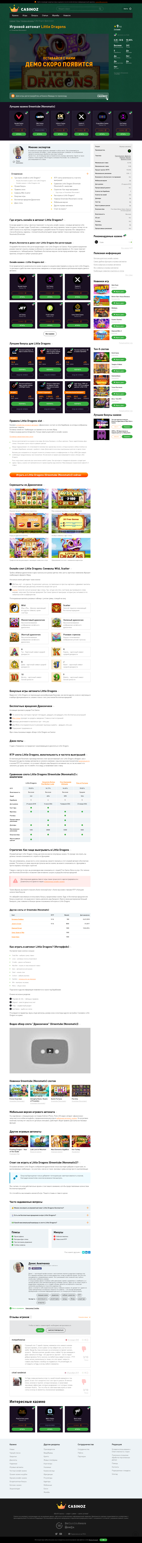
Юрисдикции (48, 1474)
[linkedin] (29, 1268)
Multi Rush (115, 285)
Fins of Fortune (82, 783)
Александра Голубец (32, 1308)
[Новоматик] (129, 151)
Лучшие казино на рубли (18, 1474)
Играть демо (20, 1094)
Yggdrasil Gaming (56, 1152)
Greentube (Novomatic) (17, 1101)
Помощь (115, 1463)
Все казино (50, 334)
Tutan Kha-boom (117, 387)
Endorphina (115, 355)
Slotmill (114, 310)
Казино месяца (49, 1471)
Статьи (45, 15)
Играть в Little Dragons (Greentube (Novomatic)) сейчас (48, 474)
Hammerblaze (116, 376)
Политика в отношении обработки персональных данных (121, 1457)
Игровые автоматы (16, 1467)
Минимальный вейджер (75, 392)
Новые (12, 1449)
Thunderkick (76, 1152)
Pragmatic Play (15, 1154)
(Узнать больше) (93, 1540)
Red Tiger (114, 333)
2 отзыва (117, 29)
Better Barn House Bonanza (121, 296)
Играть (18, 134)
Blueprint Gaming (35, 1152)
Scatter (15, 590)
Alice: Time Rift (117, 399)
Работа (80, 1453)
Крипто (46, 1456)
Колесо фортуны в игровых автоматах (107, 265)
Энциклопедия (15, 1489)
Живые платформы (50, 1460)
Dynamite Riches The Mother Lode (48, 783)
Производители (49, 1449)
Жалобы (55, 15)
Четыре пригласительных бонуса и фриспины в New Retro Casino (122, 421)
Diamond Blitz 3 (117, 331)
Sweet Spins (15, 937)
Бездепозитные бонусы (18, 1481)
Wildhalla (114, 308)
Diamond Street (17, 928)
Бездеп (13, 358)
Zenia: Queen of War (18, 932)
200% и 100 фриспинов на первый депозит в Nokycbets (121, 431)
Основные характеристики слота (21, 436)
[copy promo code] (22, 130)
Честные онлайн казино (18, 1471)
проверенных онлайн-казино (54, 881)
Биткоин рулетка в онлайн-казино (106, 258)
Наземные (47, 1467)
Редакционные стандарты (121, 1470)
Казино (15, 15)
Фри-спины (16, 718)
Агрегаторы (48, 1464)
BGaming (114, 287)
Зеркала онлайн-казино (18, 1478)
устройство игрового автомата (27, 425)
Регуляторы (48, 1478)
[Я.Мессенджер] (83, 1252)
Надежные (13, 1464)
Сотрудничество (83, 1449)
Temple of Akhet (117, 364)
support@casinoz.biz (101, 2)
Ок (103, 1540)
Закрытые (13, 1456)
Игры (25, 15)
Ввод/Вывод (48, 1453)
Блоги (46, 1489)
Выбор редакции (44, 392)
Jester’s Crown (16, 924)
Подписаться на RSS (78, 1534)
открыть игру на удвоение (27, 979)
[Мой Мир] (89, 1252)
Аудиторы (47, 1481)
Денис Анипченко (19, 161)
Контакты (115, 1467)
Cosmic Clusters (117, 319)
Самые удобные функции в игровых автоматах (110, 261)
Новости (67, 15)
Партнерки (82, 1456)
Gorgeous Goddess (18, 919)
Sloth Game (115, 353)
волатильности (84, 761)
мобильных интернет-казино (66, 1118)
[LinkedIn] (86, 1252)
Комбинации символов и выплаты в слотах (109, 271)
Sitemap (115, 1474)
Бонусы (34, 15)
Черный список (15, 1453)
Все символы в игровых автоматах (106, 268)
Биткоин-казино (15, 1485)
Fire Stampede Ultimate (65, 783)
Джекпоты (13, 1460)
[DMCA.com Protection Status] (69, 1528)
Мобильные (48, 1485)
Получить (22, 369)
